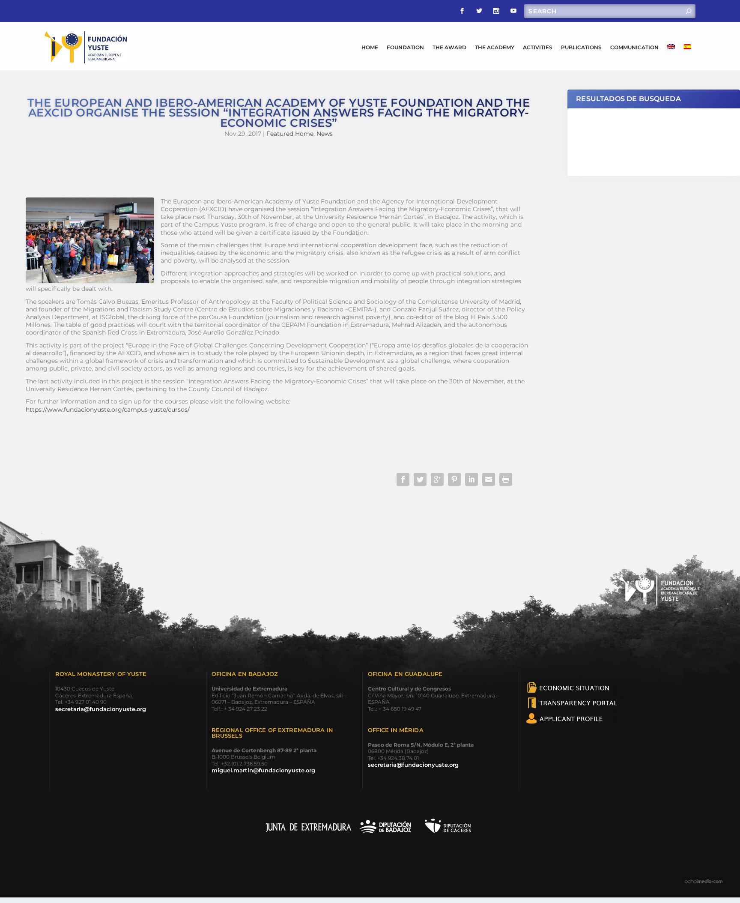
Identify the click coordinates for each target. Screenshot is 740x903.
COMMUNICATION (634, 47)
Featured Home (289, 134)
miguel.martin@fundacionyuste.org (263, 770)
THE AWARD (449, 47)
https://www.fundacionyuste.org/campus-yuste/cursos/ (108, 409)
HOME (369, 47)
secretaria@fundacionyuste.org (100, 709)
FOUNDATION (405, 47)
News (324, 134)
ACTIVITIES (537, 47)
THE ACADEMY (494, 47)
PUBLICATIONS (581, 47)
